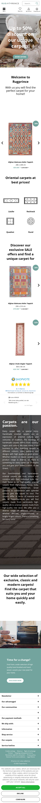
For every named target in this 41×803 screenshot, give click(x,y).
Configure (20, 799)
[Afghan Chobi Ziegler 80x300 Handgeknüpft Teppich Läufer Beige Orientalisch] (20, 339)
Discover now (15, 680)
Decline (20, 793)
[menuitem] (37, 10)
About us (20, 751)
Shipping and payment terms (24, 753)
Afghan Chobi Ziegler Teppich (20, 364)
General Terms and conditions (15, 757)
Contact (10, 753)
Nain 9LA (20, 162)
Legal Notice (31, 757)
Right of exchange (30, 751)
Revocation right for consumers (15, 755)
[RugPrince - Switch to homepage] (10, 3)
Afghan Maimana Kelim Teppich (20, 303)
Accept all (20, 787)
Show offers (20, 57)
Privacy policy (31, 755)
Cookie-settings (10, 751)
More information (28, 782)
